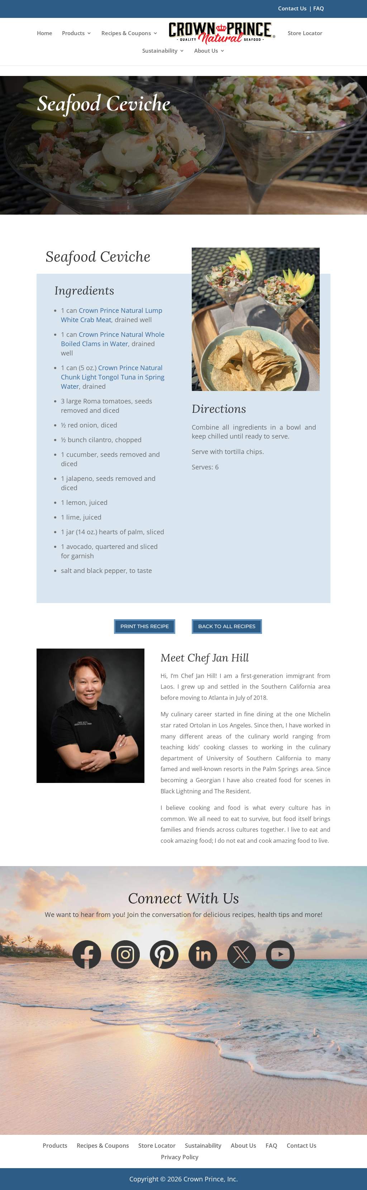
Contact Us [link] (292, 9)
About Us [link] (206, 51)
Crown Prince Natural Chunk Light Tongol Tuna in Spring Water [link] (113, 377)
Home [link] (44, 33)
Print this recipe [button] (144, 626)
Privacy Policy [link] (180, 1157)
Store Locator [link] (305, 33)
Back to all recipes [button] (227, 626)
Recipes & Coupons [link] (126, 33)
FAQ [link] (318, 9)
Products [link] (73, 33)
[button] (86, 954)
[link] (222, 33)
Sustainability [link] (159, 51)
